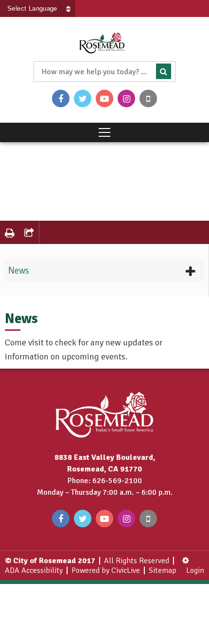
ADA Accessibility (34, 570)
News (18, 270)
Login (195, 570)
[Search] (163, 71)
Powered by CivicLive (105, 570)
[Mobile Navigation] (104, 132)
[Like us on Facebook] (61, 98)
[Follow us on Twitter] (82, 98)
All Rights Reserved (136, 561)
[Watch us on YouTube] (104, 98)
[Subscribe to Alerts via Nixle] (148, 98)
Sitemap (162, 570)
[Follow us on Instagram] (126, 98)
